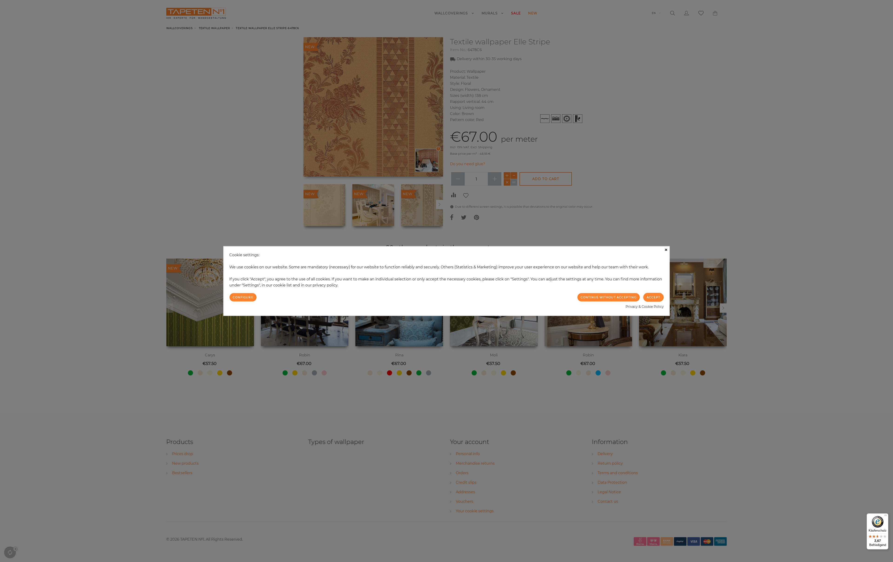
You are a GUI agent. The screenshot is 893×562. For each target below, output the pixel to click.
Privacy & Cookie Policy (645, 307)
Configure (243, 297)
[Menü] (885, 516)
